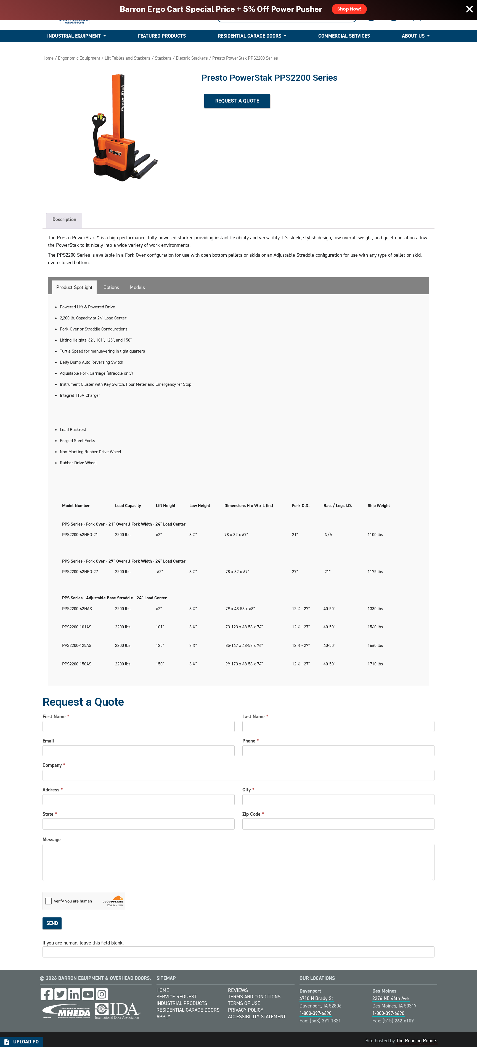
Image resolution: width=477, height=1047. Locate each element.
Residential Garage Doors (249, 36)
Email (48, 741)
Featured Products (162, 36)
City (248, 789)
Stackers (163, 58)
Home (48, 58)
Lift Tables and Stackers (127, 58)
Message (52, 839)
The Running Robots (416, 1040)
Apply (163, 1016)
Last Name (255, 716)
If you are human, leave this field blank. (83, 943)
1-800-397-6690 (316, 1013)
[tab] (74, 287)
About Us (413, 36)
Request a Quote (237, 101)
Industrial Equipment (74, 36)
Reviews (238, 990)
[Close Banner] (469, 9)
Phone (250, 741)
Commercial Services (344, 36)
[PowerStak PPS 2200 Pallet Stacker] (119, 134)
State (50, 814)
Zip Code (253, 814)
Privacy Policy (245, 1010)
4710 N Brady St (316, 998)
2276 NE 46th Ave (390, 998)
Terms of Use (244, 1003)
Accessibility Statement (257, 1016)
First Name (56, 716)
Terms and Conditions (254, 996)
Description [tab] (64, 219)
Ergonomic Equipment (79, 58)
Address (53, 789)
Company (54, 765)
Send (52, 923)
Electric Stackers (192, 58)
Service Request (177, 996)
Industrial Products (182, 1003)
